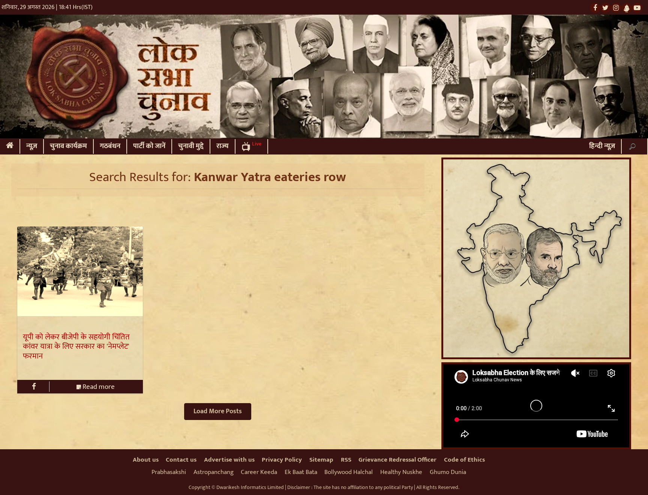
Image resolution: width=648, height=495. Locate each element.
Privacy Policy (282, 459)
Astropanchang (214, 472)
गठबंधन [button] (110, 146)
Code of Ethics (464, 459)
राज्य (222, 146)
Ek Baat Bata (301, 472)
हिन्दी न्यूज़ (602, 146)
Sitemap (321, 459)
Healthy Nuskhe (401, 472)
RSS (346, 459)
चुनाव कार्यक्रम (68, 146)
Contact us (181, 459)
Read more (98, 386)
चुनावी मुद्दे (191, 146)
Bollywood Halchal (348, 472)
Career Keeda (259, 472)
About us (146, 459)
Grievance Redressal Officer (397, 459)
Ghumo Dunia (448, 472)
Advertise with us (229, 459)
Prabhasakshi (169, 472)
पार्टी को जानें (149, 146)
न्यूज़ (31, 146)
